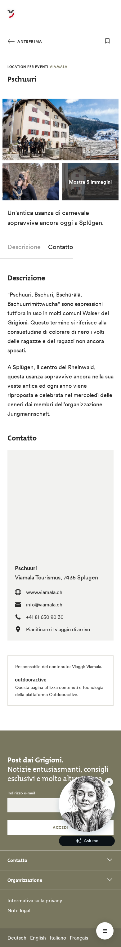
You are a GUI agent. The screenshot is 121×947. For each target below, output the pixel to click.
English (38, 938)
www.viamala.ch (44, 592)
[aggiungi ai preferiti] (107, 41)
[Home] (10, 17)
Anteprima (29, 41)
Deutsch (16, 938)
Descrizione (24, 247)
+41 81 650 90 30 (45, 617)
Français (79, 938)
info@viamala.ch (44, 604)
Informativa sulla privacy (34, 900)
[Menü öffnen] (105, 931)
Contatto (60, 247)
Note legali (19, 910)
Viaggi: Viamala (86, 666)
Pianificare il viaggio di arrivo (58, 629)
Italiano (58, 938)
